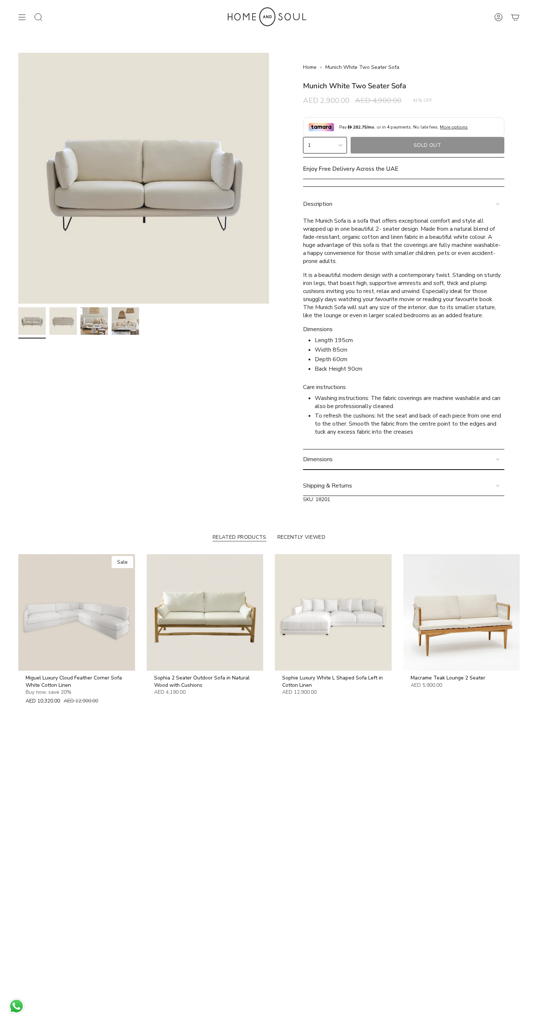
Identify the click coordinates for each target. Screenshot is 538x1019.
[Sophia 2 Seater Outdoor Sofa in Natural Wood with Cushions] (205, 612)
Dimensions (318, 459)
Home (310, 67)
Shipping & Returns (327, 486)
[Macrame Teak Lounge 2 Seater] (461, 612)
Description (317, 204)
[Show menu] (22, 17)
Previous (18, 178)
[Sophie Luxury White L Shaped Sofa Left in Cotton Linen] (333, 612)
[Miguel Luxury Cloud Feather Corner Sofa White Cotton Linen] (76, 612)
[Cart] (515, 17)
